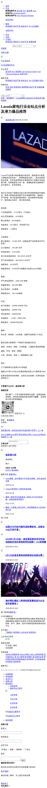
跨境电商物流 (20, 659)
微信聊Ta (15, 470)
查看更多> (13, 474)
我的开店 (10, 65)
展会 (5, 749)
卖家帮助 (25, 87)
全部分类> (9, 20)
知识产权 (17, 26)
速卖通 (29, 11)
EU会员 (4, 65)
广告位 (27, 749)
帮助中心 (17, 42)
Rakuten (31, 16)
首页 (7, 6)
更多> (41, 81)
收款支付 (24, 26)
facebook (16, 13)
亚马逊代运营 (37, 657)
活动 (7, 37)
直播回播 (32, 42)
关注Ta (8, 470)
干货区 (8, 39)
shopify (23, 13)
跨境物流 (9, 26)
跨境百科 (9, 42)
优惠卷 (8, 89)
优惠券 (3, 48)
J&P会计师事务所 (12, 654)
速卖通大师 (10, 120)
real (18, 16)
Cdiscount (23, 16)
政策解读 (10, 98)
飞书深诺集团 (39, 659)
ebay (24, 11)
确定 (7, 771)
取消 (3, 771)
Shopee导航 (24, 654)
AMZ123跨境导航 (36, 654)
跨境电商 (30, 659)
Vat (30, 26)
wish (34, 11)
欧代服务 (28, 657)
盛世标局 (17, 662)
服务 (7, 24)
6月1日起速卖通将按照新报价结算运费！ (25, 555)
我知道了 (4, 783)
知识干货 (24, 42)
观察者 (19, 749)
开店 (7, 35)
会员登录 (6, 61)
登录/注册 (5, 52)
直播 (11, 749)
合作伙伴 (24, 632)
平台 (7, 8)
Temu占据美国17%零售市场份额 (18, 489)
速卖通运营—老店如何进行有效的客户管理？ (22, 430)
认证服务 (35, 26)
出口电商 (20, 657)
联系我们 (17, 632)
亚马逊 (19, 11)
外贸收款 (9, 662)
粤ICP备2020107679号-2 (10, 670)
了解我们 (9, 632)
